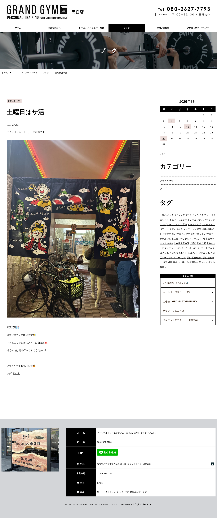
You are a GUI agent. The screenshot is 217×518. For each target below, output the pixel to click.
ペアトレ (164, 229)
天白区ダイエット (178, 252)
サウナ (16, 373)
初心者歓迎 (165, 233)
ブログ (127, 27)
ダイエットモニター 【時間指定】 (182, 320)
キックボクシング (176, 214)
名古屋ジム (179, 233)
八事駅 (210, 229)
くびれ (163, 214)
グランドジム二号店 (173, 310)
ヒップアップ (194, 224)
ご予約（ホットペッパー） (199, 27)
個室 (199, 229)
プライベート (31, 72)
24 (164, 138)
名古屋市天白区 (181, 243)
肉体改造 (210, 262)
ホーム (18, 27)
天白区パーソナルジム (199, 252)
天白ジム (211, 243)
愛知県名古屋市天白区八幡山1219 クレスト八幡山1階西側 (124, 463)
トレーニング (194, 219)
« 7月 (162, 154)
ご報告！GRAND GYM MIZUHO (180, 301)
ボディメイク (176, 229)
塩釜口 (193, 243)
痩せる (185, 262)
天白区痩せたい (195, 257)
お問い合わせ (163, 27)
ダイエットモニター (177, 219)
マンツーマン (189, 229)
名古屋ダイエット (195, 233)
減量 (170, 262)
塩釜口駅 (201, 243)
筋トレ (202, 262)
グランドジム (192, 214)
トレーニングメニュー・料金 (90, 27)
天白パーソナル (183, 247)
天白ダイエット (167, 247)
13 (187, 126)
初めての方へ (54, 27)
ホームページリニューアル (177, 292)
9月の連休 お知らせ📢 (175, 282)
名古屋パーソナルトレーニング (187, 238)
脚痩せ (163, 266)
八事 (204, 229)
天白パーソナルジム (202, 247)
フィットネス (208, 224)
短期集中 (193, 262)
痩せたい (177, 262)
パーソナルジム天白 (177, 224)
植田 (165, 262)
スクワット (204, 214)
